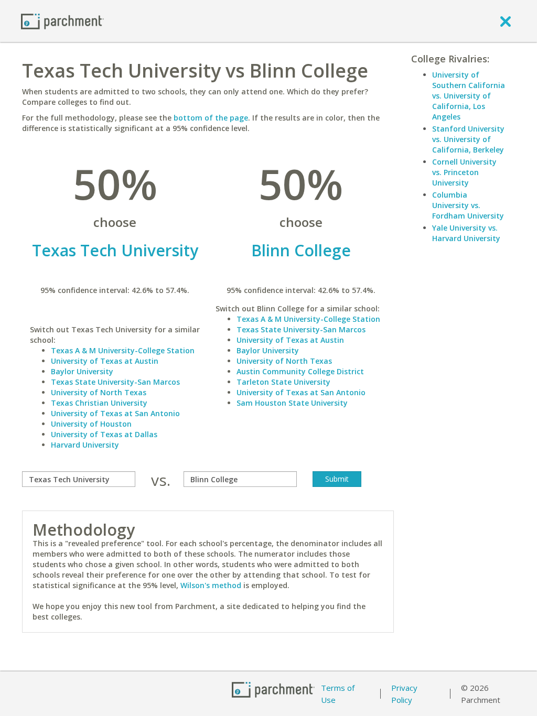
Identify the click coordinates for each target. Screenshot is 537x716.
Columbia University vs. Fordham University (468, 205)
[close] (505, 21)
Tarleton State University (283, 382)
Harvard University (85, 445)
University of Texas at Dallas (104, 434)
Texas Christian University (99, 403)
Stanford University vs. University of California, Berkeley (468, 139)
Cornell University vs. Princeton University (464, 172)
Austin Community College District (300, 371)
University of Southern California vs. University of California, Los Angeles (468, 96)
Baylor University (82, 371)
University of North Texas (98, 392)
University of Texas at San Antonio (115, 413)
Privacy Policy (404, 693)
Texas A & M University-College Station (123, 350)
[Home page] (62, 21)
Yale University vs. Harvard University (466, 233)
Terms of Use (338, 693)
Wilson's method (210, 585)
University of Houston (91, 424)
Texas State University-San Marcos (115, 382)
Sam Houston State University (292, 403)
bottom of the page (211, 118)
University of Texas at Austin (104, 361)
